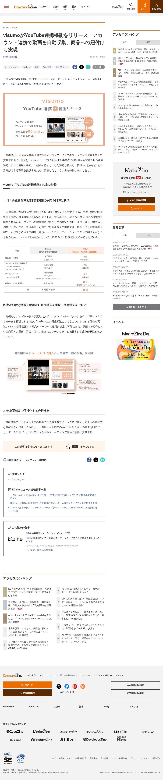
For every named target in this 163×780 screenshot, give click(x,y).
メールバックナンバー (138, 192)
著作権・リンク (65, 758)
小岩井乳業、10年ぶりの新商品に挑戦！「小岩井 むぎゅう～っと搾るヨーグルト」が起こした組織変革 (29, 632)
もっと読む (13, 510)
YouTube (26, 67)
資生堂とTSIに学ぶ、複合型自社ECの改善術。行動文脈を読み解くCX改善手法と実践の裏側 (29, 605)
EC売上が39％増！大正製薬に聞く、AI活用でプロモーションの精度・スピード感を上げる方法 (30, 592)
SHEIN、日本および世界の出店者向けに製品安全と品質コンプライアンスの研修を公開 (53, 502)
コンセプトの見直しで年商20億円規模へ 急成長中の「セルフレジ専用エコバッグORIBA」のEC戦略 (29, 645)
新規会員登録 (137, 200)
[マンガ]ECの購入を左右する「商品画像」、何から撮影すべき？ (80, 590)
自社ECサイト (62, 67)
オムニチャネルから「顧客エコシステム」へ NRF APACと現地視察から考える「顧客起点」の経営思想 (83, 615)
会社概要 (104, 758)
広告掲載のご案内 (136, 684)
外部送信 (156, 758)
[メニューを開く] (6, 6)
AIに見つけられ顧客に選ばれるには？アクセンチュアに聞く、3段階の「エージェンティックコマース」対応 (83, 638)
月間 (148, 42)
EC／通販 (47, 67)
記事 (55, 6)
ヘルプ (52, 758)
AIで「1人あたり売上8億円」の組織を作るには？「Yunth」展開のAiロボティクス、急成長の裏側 (30, 618)
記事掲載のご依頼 (136, 692)
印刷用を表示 (14, 459)
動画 (37, 67)
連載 (65, 6)
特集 (74, 6)
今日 (125, 42)
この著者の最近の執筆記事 (39, 550)
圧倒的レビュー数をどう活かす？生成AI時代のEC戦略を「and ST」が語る (83, 626)
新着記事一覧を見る (136, 306)
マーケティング (11, 67)
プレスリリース (18, 479)
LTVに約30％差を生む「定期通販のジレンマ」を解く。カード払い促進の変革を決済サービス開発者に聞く (83, 602)
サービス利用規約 (119, 758)
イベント (85, 6)
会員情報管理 (81, 758)
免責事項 (93, 758)
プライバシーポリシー (139, 758)
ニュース (44, 6)
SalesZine (33, 706)
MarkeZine (8, 706)
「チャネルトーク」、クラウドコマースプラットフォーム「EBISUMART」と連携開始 (53, 507)
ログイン (138, 208)
